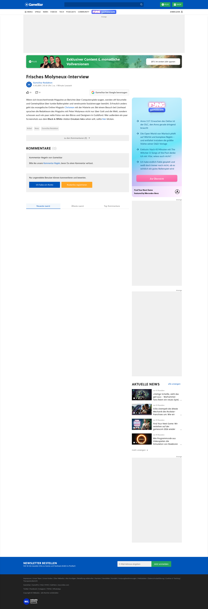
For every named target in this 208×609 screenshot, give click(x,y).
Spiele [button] (38, 12)
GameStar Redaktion (42, 83)
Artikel (29, 128)
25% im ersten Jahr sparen (163, 61)
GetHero (53, 585)
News (37, 128)
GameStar (27, 585)
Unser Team (37, 578)
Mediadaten (142, 578)
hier (104, 118)
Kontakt (114, 578)
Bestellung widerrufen (85, 578)
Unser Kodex (47, 578)
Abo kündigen (71, 578)
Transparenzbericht (30, 581)
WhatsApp (57, 589)
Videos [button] (53, 12)
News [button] (45, 12)
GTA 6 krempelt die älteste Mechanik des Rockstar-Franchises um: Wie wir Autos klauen (165, 413)
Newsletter (106, 578)
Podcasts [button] (71, 12)
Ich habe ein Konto (44, 184)
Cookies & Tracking (172, 578)
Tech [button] (61, 12)
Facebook (33, 589)
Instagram (41, 589)
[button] (28, 12)
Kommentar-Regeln (51, 163)
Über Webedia (59, 578)
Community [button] (83, 12)
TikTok (49, 589)
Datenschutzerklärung (156, 578)
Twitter (25, 589)
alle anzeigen (174, 384)
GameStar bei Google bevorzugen (111, 92)
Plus (167, 4)
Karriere (98, 578)
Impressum (27, 578)
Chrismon (69, 107)
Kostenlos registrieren (77, 184)
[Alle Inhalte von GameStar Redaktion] (29, 84)
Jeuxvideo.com (63, 585)
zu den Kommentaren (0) (75, 138)
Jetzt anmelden (161, 564)
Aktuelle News (146, 384)
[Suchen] (141, 4)
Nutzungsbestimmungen (127, 578)
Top (112, 206)
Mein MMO (44, 585)
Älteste (77, 206)
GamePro (35, 585)
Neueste (43, 206)
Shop (179, 4)
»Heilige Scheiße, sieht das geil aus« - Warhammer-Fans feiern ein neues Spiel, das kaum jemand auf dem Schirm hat (166, 400)
